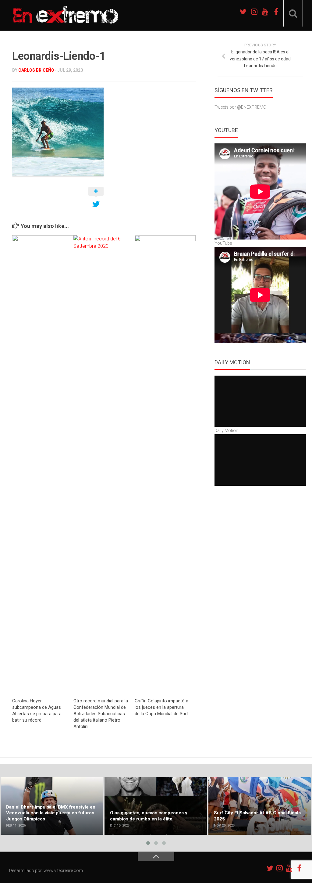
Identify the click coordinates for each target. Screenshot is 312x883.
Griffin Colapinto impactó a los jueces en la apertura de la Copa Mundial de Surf (161, 707)
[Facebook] (276, 11)
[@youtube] (265, 11)
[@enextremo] (254, 11)
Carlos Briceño (36, 70)
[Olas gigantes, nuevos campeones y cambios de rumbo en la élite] (156, 806)
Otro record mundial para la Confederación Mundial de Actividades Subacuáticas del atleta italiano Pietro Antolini (100, 713)
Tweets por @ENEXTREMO (240, 107)
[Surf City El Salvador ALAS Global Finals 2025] (259, 806)
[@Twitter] (243, 11)
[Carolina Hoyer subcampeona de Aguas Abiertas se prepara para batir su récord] (42, 464)
